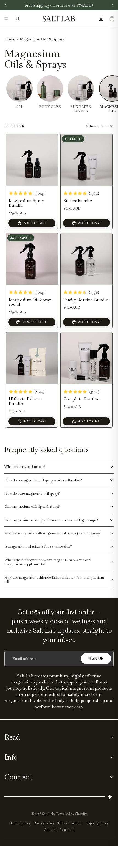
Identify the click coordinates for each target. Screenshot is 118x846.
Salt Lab (48, 814)
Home (9, 38)
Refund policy (20, 823)
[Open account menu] (100, 18)
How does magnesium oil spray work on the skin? (43, 480)
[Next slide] (53, 159)
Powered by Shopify (71, 814)
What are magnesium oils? (25, 466)
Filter (17, 125)
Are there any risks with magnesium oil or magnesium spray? (52, 533)
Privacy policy (43, 823)
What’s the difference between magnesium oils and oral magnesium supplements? (47, 561)
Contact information (59, 830)
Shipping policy (96, 823)
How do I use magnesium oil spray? (32, 493)
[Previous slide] (10, 159)
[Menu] (6, 18)
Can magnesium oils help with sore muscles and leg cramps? (51, 520)
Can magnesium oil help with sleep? (32, 506)
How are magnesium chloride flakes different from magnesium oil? (54, 579)
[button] (107, 126)
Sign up (95, 658)
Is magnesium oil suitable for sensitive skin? (38, 546)
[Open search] (17, 18)
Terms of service (69, 823)
